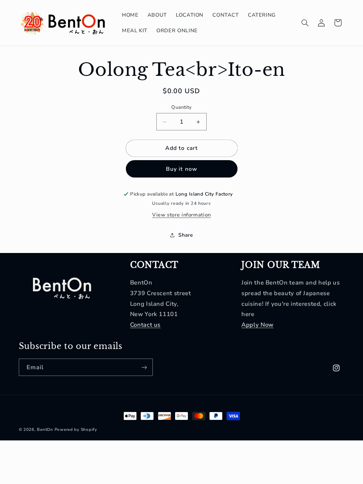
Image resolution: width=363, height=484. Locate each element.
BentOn (45, 429)
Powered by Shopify (76, 429)
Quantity (181, 107)
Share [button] (185, 234)
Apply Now (257, 325)
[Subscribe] (144, 367)
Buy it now (181, 169)
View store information (181, 214)
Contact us (145, 325)
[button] (305, 23)
